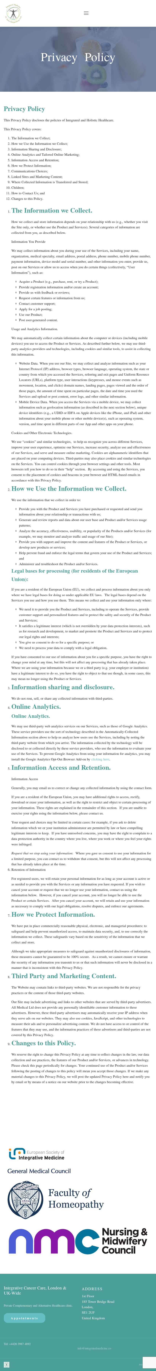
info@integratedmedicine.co (94, 1348)
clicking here (100, 759)
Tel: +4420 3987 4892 (17, 1344)
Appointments (24, 1318)
